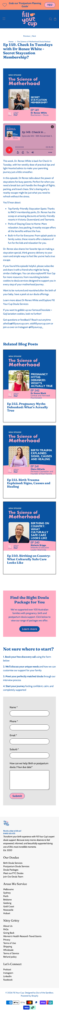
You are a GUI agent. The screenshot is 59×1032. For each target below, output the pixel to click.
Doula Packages (10, 869)
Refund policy (10, 956)
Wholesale (8, 949)
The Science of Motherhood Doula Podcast (33, 42)
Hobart (6, 913)
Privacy (6, 939)
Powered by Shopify (29, 996)
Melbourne (8, 889)
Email (13, 735)
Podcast (7, 969)
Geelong (7, 903)
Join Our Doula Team (13, 876)
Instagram (8, 972)
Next (34, 36)
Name (14, 707)
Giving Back (8, 932)
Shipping (7, 946)
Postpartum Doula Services (16, 866)
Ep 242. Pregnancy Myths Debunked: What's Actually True (27, 407)
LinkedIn (7, 976)
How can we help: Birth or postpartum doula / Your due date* (29, 765)
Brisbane (7, 899)
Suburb (14, 749)
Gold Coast (8, 906)
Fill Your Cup (18, 992)
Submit (17, 796)
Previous (26, 36)
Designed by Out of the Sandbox (39, 992)
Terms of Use (9, 943)
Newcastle (8, 909)
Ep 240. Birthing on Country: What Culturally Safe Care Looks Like (28, 559)
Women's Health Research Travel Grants (22, 936)
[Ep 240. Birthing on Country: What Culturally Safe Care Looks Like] (29, 526)
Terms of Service (11, 953)
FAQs (6, 929)
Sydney (7, 892)
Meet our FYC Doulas (13, 873)
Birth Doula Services (12, 862)
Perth (6, 896)
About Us (7, 925)
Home (11, 42)
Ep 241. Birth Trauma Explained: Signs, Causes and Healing (28, 483)
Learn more (29, 629)
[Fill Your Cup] (29, 19)
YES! (50, 5)
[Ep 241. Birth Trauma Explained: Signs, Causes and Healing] (29, 450)
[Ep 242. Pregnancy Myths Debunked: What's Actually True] (29, 374)
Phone (14, 721)
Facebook (7, 979)
